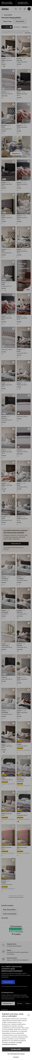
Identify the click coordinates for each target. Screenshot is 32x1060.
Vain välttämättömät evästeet (16, 1054)
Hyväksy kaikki (16, 1049)
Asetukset (16, 1057)
